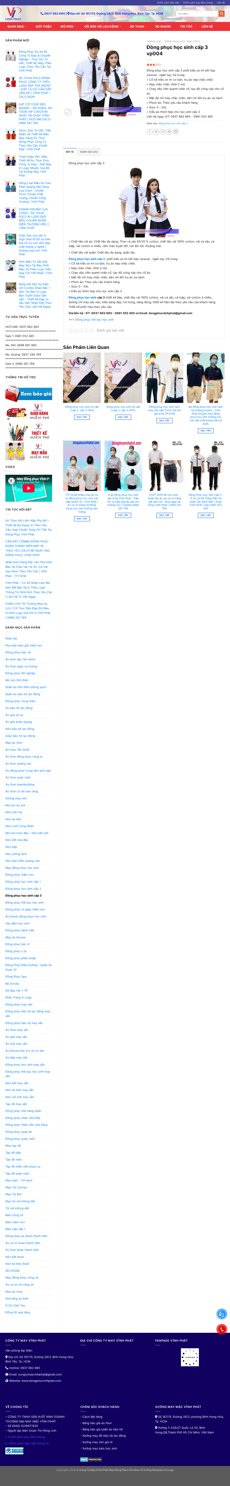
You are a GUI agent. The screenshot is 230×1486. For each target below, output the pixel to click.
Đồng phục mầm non (19, 874)
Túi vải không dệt (17, 1208)
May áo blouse (15, 937)
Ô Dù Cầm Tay (15, 1305)
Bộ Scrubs (12, 983)
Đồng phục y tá (15, 951)
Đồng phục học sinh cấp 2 (23, 888)
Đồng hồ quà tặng (17, 1312)
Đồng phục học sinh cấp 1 (23, 881)
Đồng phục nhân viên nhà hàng (26, 1124)
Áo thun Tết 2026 (17, 749)
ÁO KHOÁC (163, 26)
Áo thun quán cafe (17, 777)
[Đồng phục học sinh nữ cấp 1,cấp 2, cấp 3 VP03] (123, 378)
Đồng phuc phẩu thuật (20, 958)
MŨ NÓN (67, 26)
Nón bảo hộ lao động (19, 729)
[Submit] (221, 14)
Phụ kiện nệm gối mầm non (23, 645)
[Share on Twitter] (156, 132)
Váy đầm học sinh (17, 923)
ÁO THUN (137, 26)
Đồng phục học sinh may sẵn (25, 1064)
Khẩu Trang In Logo (18, 997)
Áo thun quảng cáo (18, 763)
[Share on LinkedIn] (176, 132)
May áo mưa (13, 1291)
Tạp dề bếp (13, 1152)
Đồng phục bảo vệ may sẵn (24, 1023)
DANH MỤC (16, 26)
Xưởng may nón (16, 798)
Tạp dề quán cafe (17, 1173)
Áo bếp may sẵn (16, 1057)
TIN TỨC (186, 26)
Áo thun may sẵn (16, 1030)
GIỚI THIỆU (44, 26)
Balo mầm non (15, 1222)
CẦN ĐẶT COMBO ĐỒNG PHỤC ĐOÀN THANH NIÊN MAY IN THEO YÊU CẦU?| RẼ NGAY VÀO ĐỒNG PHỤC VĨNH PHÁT (27, 548)
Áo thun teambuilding (19, 784)
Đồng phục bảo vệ (18, 652)
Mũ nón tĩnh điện (16, 680)
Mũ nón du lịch (15, 805)
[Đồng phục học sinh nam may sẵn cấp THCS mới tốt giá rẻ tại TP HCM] (164, 378)
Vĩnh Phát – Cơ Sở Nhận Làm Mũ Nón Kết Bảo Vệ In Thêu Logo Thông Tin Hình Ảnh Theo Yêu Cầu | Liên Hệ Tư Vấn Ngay (28, 589)
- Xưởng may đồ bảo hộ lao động (103, 1435)
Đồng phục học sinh (82, 297)
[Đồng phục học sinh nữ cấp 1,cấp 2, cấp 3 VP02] (82, 378)
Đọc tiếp (82, 417)
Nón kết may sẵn (16, 1083)
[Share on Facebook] (150, 132)
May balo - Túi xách (18, 1180)
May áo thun (13, 742)
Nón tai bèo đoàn (17, 1263)
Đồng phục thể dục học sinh (24, 902)
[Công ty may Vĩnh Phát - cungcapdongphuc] (20, 13)
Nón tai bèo (13, 819)
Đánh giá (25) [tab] (89, 152)
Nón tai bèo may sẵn (19, 1090)
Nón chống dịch (16, 854)
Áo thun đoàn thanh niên (22, 1250)
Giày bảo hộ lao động (20, 736)
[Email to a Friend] (163, 132)
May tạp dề (13, 1145)
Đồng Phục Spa (15, 976)
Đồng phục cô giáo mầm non (25, 909)
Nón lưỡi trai (13, 812)
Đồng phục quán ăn (18, 1131)
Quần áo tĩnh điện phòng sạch (25, 687)
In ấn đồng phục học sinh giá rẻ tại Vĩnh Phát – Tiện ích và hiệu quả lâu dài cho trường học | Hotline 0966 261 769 (123, 501)
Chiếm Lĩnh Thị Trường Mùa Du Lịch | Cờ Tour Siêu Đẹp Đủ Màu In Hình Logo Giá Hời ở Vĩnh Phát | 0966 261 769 (27, 610)
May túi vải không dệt (20, 1201)
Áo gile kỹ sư (14, 715)
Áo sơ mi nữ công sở (19, 1284)
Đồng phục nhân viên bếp (22, 1118)
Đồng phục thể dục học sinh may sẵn (27, 1074)
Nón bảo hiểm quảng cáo (22, 861)
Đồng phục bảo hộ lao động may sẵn (27, 1013)
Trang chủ (154, 41)
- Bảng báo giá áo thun (96, 1423)
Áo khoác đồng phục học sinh (25, 916)
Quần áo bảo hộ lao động (22, 694)
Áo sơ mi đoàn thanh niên (22, 1243)
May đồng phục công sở (21, 1277)
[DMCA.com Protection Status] (91, 1459)
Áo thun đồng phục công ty (24, 756)
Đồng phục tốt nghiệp (20, 673)
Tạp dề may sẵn (16, 1104)
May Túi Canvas (16, 1187)
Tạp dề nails (13, 1159)
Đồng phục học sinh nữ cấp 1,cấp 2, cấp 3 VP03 (123, 408)
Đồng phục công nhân (20, 701)
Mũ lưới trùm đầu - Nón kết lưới (26, 833)
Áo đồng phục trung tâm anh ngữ (28, 770)
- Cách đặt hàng (91, 1416)
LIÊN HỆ (207, 26)
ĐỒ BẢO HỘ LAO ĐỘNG (102, 26)
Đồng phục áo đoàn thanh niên (26, 1236)
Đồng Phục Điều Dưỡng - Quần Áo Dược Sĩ (28, 967)
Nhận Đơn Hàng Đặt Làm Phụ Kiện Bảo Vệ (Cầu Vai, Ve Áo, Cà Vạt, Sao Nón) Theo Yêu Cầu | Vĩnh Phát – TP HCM (28, 569)
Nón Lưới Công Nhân (19, 826)
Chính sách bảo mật (168, 2)
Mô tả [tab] (70, 152)
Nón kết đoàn (14, 1257)
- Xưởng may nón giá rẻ (96, 1442)
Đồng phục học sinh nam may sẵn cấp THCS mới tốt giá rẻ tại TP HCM (164, 410)
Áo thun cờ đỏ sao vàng (21, 791)
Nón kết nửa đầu (16, 840)
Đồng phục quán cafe (20, 1139)
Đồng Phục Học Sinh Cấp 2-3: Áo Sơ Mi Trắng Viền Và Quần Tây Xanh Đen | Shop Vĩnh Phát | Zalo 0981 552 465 (206, 501)
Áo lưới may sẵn (16, 1043)
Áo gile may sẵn (16, 1037)
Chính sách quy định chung (198, 2)
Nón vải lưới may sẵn (19, 1097)
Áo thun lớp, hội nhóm (20, 659)
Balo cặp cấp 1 (15, 1229)
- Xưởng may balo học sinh (98, 1448)
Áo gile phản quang (18, 722)
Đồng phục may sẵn (19, 1004)
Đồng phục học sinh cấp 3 (23, 895)
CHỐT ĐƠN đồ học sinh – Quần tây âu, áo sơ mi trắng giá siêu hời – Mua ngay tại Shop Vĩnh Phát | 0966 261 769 (164, 501)
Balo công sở (14, 1215)
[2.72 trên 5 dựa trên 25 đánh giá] (186, 64)
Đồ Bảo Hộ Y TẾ (16, 990)
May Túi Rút (13, 1194)
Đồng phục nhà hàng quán (23, 1111)
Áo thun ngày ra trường (21, 666)
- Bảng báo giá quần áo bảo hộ (101, 1429)
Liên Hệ (221, 2)
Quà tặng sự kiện (16, 1298)
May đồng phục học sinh (22, 868)
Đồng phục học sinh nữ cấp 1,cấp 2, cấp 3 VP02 (82, 408)
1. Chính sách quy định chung (25, 1437)
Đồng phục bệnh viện (19, 930)
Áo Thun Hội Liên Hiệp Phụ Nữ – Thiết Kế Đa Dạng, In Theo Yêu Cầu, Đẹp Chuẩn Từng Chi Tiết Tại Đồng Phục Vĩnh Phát (28, 527)
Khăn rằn (11, 638)
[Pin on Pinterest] (169, 132)
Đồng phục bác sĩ (17, 944)
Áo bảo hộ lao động (19, 708)
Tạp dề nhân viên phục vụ (22, 1166)
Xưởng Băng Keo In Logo (158, 1469)
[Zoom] (67, 112)
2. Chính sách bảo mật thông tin (27, 1443)
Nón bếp (11, 847)
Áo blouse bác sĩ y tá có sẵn (24, 1050)
